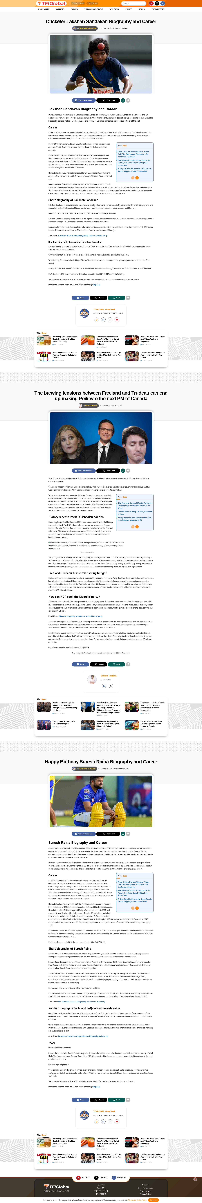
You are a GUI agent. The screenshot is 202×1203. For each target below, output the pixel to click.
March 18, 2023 (147, 360)
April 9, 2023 (102, 347)
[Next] (137, 178)
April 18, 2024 (146, 729)
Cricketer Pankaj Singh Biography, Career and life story (82, 235)
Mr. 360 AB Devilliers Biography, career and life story (81, 1002)
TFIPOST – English (101, 1191)
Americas (60, 9)
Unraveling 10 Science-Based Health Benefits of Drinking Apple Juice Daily (64, 339)
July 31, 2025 (146, 713)
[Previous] (133, 178)
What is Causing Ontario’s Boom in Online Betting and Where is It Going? (108, 723)
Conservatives (99, 653)
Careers (145, 1185)
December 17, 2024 (60, 727)
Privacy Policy (145, 1194)
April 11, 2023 (58, 344)
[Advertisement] (101, 377)
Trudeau (125, 653)
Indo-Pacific (43, 9)
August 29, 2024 (103, 729)
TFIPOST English (78, 3)
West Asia (114, 9)
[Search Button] (144, 3)
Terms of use (145, 1191)
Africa (142, 9)
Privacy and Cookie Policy (137, 1200)
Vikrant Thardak (91, 405)
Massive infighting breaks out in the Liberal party (80, 616)
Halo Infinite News (121, 28)
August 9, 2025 (103, 716)
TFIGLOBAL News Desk (87, 28)
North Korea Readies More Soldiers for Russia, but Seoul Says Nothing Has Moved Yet (134, 162)
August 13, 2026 (59, 713)
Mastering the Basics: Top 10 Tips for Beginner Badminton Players (64, 354)
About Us (101, 1185)
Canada (74, 9)
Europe (129, 9)
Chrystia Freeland (84, 653)
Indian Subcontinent (94, 9)
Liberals (110, 653)
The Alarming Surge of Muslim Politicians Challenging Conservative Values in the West (135, 505)
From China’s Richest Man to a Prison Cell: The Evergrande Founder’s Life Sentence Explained (133, 154)
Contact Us (101, 1188)
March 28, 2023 (103, 360)
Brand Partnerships (145, 1188)
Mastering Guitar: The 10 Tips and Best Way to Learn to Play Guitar (109, 354)
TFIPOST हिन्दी (92, 3)
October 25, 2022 (107, 28)
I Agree (153, 1200)
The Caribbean (158, 9)
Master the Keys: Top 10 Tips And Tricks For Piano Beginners (153, 339)
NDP (117, 653)
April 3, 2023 (146, 344)
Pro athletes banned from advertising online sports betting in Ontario (151, 723)
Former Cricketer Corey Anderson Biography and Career (83, 1036)
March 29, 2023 (59, 360)
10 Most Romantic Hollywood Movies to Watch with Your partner (153, 354)
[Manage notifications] (195, 1179)
